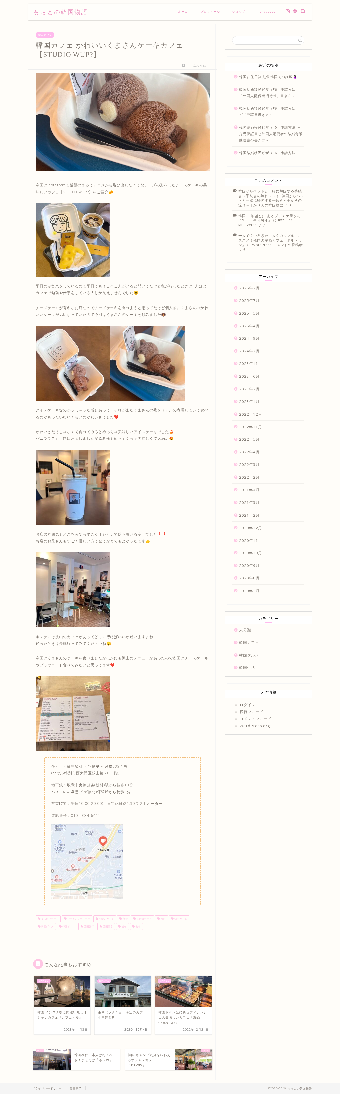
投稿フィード (252, 711)
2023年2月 (249, 388)
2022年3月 (249, 464)
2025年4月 (249, 325)
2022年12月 (250, 414)
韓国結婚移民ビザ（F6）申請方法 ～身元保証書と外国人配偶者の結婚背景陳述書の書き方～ (271, 133)
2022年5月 (249, 439)
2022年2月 (249, 477)
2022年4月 (249, 451)
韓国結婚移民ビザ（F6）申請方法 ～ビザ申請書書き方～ (270, 111)
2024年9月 (249, 338)
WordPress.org (255, 725)
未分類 (245, 629)
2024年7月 (249, 350)
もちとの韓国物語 (60, 12)
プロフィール (210, 11)
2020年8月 (249, 577)
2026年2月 (249, 287)
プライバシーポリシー (47, 1088)
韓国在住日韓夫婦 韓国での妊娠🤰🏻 (268, 76)
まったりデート (49, 918)
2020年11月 (250, 540)
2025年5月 (249, 313)
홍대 (138, 926)
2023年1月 (249, 401)
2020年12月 (250, 527)
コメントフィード (256, 718)
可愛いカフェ (106, 918)
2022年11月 (250, 426)
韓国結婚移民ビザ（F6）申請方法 (267, 152)
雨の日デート (144, 918)
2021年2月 (249, 515)
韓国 (163, 918)
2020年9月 (249, 565)
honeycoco (267, 11)
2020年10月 (250, 552)
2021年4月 (249, 489)
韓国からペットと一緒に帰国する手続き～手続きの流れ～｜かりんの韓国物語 (271, 200)
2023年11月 (250, 363)
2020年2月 (249, 590)
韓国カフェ (45, 35)
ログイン (248, 704)
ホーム (183, 11)
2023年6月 (249, 376)
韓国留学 (107, 926)
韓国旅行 (88, 926)
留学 (125, 918)
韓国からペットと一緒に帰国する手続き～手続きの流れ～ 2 (270, 193)
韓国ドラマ (68, 926)
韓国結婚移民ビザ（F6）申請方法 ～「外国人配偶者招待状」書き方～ (270, 92)
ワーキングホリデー (78, 918)
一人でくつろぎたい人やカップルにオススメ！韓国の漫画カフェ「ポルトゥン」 (270, 240)
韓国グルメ (47, 926)
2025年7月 (249, 300)
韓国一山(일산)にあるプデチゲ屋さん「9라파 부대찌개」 (269, 217)
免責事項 (76, 1088)
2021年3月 (249, 502)
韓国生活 (247, 667)
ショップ (238, 11)
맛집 (124, 926)
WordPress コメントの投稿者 (277, 244)
